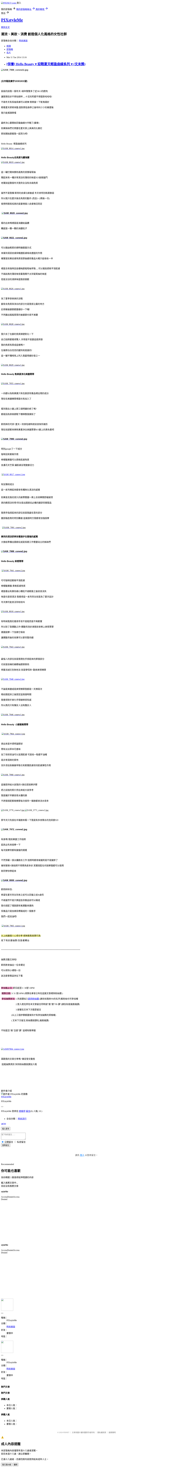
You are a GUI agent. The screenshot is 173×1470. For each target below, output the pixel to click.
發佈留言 (5, 1145)
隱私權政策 (101, 1432)
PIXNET (66, 1432)
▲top (3, 1123)
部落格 (9, 49)
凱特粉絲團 (33, 999)
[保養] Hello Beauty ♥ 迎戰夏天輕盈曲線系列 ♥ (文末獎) (45, 64)
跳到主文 (5, 27)
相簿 (8, 46)
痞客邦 (22, 1111)
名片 (8, 52)
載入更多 (5, 1129)
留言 (28, 1111)
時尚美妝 (23, 41)
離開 (15, 1465)
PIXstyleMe (12, 19)
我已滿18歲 (6, 1465)
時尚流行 (22, 1119)
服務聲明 (112, 1432)
